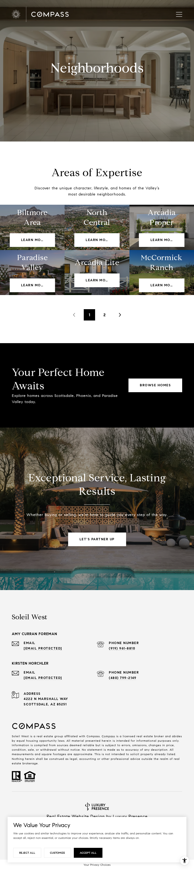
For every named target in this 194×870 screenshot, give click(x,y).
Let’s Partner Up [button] (97, 539)
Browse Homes (155, 385)
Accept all (88, 852)
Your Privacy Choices (97, 864)
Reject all (27, 852)
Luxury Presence (130, 816)
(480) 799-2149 (122, 678)
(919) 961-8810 (122, 648)
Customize (57, 852)
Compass (108, 736)
